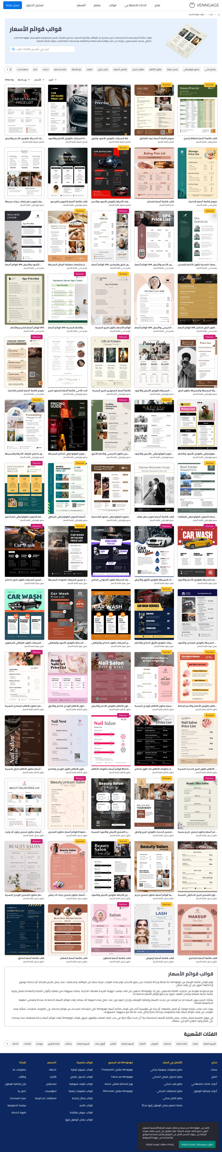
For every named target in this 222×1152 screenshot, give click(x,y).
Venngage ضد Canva (122, 1076)
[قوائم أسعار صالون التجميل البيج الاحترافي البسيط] (197, 866)
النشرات (142, 1044)
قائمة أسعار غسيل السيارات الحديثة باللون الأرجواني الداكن (111, 579)
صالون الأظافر (155, 69)
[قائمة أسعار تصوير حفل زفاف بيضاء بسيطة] (24, 173)
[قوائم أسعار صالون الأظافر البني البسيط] (24, 740)
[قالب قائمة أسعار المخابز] (154, 173)
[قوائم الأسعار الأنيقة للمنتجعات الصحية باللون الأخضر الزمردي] (197, 236)
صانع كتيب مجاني (173, 1083)
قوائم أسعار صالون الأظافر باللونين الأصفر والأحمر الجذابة (197, 706)
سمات (214, 1069)
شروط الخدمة (19, 1112)
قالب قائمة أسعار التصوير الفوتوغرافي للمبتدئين (24, 516)
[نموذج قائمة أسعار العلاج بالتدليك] (24, 362)
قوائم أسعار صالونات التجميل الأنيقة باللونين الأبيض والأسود (111, 895)
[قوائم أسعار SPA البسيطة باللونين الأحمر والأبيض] (154, 236)
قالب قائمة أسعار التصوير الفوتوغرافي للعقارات (197, 516)
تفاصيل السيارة (120, 69)
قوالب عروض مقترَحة (81, 1112)
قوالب (112, 5)
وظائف (22, 1076)
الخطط (15, 1044)
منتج (157, 5)
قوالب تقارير (86, 1105)
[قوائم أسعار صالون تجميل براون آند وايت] (24, 803)
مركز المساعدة (18, 1098)
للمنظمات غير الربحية (45, 1098)
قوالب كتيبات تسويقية (81, 1083)
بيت (219, 14)
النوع (51, 80)
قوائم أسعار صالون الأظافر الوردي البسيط (154, 706)
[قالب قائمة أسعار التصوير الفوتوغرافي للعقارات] (197, 488)
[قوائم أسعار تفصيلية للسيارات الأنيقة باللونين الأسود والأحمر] (111, 173)
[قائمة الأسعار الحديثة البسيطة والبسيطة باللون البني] (197, 362)
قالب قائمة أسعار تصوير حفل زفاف (155, 516)
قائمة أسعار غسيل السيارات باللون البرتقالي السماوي (24, 642)
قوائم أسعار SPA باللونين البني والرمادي (111, 264)
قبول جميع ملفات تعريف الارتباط (197, 1144)
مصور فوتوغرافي (191, 69)
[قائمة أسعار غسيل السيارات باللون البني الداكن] (24, 551)
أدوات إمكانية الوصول (205, 1091)
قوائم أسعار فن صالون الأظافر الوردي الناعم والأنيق (67, 706)
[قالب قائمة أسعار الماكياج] (197, 929)
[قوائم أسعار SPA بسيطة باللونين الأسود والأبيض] (24, 236)
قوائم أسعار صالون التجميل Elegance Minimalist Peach (67, 832)
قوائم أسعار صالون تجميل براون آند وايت (24, 832)
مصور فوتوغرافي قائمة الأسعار (32, 205)
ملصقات (167, 1044)
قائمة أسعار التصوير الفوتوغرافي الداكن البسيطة (67, 453)
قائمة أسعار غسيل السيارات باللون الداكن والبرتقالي (111, 642)
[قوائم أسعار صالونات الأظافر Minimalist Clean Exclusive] (111, 740)
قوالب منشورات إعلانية (81, 1091)
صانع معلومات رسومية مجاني (166, 1069)
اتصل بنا (22, 1091)
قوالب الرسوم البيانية (82, 1069)
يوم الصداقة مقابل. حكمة (119, 1083)
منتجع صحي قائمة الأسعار (34, 268)
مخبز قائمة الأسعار (166, 205)
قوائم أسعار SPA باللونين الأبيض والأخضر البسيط (67, 327)
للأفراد (53, 1076)
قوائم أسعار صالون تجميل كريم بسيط (197, 832)
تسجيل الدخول (35, 5)
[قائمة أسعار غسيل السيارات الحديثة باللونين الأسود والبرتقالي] (67, 614)
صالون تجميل (138, 69)
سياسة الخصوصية (16, 1105)
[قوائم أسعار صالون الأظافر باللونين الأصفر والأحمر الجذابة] (197, 677)
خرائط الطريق (54, 1044)
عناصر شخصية (60, 69)
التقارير (113, 1044)
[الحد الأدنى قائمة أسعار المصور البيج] (67, 362)
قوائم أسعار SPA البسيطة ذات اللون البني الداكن (197, 327)
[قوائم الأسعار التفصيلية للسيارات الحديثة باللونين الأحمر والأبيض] (24, 110)
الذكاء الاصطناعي (135, 5)
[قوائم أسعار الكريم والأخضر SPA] (24, 299)
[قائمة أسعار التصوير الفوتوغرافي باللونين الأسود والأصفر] (197, 425)
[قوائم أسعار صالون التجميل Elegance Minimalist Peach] (67, 803)
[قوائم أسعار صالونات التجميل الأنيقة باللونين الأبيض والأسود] (111, 866)
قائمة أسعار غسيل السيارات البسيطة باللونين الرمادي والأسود (197, 642)
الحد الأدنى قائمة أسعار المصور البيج (67, 390)
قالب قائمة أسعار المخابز (160, 201)
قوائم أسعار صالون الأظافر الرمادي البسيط (24, 706)
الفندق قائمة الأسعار (166, 142)
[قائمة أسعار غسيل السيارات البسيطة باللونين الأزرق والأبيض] (154, 551)
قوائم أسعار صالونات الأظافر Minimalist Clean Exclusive (111, 769)
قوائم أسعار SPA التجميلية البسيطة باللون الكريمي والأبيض (154, 327)
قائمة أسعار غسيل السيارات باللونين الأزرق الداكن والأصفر (154, 642)
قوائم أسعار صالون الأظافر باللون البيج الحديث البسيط (197, 769)
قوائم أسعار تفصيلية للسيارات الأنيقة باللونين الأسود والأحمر (111, 201)
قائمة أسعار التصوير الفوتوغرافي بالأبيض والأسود (154, 453)
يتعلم (97, 5)
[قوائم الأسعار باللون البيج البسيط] (111, 299)
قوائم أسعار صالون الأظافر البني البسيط (24, 769)
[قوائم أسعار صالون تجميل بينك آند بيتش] (67, 866)
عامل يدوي (103, 69)
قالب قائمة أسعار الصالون (117, 958)
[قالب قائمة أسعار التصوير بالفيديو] (67, 173)
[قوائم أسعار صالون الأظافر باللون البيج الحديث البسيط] (197, 740)
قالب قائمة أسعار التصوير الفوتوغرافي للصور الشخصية (111, 516)
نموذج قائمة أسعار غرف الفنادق (157, 138)
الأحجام (37, 80)
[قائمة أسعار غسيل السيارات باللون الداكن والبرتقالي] (111, 614)
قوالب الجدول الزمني (81, 1076)
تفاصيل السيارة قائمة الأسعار (33, 142)
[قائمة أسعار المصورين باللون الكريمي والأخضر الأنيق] (111, 425)
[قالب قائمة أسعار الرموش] (154, 929)
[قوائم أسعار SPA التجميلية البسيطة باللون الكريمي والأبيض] (154, 299)
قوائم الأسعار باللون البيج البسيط (113, 327)
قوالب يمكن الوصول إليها (79, 1119)
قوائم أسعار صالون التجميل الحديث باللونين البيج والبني (154, 832)
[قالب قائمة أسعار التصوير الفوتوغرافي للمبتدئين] (24, 488)
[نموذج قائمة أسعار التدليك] (197, 173)
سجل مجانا (12, 5)
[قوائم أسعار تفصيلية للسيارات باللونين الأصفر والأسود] (67, 110)
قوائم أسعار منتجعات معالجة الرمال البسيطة (67, 264)
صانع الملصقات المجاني (169, 1091)
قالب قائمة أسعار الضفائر (73, 958)
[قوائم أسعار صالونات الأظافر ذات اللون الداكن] (154, 740)
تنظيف (89, 69)
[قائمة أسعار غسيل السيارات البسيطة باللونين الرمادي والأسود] (197, 614)
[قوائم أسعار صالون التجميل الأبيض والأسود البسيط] (111, 803)
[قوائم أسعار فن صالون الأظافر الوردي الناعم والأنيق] (67, 677)
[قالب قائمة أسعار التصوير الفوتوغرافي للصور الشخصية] (111, 488)
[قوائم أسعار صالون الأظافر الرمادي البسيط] (24, 677)
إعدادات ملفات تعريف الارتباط (160, 1144)
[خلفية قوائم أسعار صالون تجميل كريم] (154, 866)
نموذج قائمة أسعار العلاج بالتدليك (26, 390)
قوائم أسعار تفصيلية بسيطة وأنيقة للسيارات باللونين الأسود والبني (111, 138)
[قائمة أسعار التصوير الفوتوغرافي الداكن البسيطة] (67, 425)
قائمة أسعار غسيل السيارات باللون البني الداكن (24, 579)
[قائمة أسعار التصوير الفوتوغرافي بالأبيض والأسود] (154, 425)
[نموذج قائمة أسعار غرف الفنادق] (154, 110)
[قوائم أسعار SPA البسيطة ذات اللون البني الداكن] (197, 299)
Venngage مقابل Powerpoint (117, 1069)
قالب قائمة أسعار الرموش (160, 958)
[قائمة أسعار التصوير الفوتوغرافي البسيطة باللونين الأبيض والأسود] (154, 362)
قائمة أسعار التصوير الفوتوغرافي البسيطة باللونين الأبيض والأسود (154, 390)
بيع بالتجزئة (76, 69)
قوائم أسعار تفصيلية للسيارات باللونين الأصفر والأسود (67, 138)
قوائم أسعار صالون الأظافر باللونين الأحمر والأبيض (111, 706)
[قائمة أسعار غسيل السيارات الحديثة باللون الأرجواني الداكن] (111, 551)
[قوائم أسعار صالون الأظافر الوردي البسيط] (154, 677)
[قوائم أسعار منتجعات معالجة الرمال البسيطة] (67, 236)
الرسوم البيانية (209, 1044)
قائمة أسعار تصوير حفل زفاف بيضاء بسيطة (24, 201)
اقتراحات (27, 1044)
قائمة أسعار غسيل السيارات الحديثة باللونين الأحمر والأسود (197, 579)
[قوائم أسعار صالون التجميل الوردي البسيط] (24, 866)
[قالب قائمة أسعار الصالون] (111, 929)
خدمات (46, 69)
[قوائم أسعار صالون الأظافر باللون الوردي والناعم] (67, 740)
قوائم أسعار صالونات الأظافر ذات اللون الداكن (154, 769)
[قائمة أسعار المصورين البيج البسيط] (111, 362)
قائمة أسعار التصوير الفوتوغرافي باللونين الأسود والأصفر (197, 453)
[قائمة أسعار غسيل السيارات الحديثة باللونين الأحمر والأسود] (197, 551)
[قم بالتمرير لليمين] (7, 69)
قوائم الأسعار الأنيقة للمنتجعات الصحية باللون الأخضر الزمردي (197, 264)
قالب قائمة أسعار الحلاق (31, 958)
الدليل (214, 1076)
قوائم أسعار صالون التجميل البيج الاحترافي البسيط (197, 895)
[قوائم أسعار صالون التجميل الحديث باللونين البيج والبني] (154, 803)
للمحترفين (51, 1083)
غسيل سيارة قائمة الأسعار (34, 583)
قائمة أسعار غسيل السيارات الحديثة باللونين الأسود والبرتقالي (67, 642)
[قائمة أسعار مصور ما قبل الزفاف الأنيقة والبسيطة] (24, 425)
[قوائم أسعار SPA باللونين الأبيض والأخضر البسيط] (67, 299)
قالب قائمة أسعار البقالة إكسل (200, 138)
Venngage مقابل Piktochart (118, 1091)
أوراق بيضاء (100, 1044)
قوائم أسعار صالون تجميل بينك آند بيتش (67, 895)
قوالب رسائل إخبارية (82, 1098)
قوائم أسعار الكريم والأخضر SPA (27, 327)
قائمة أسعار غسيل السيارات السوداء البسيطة (67, 579)
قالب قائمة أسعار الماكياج (203, 958)
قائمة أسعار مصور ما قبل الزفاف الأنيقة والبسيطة (24, 453)
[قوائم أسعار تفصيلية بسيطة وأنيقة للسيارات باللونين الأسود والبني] (111, 110)
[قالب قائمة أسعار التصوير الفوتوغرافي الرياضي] (67, 488)
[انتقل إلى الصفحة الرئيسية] (204, 5)
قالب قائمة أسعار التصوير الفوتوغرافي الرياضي (67, 516)
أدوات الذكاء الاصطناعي (204, 1083)
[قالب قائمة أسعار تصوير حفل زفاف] (154, 488)
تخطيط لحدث (22, 69)
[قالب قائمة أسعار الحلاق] (24, 929)
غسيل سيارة (172, 69)
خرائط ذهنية (181, 1044)
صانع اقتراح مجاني (172, 1098)
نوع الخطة (22, 80)
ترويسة (39, 1044)
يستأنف (68, 1044)
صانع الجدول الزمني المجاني (167, 1076)
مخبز (35, 69)
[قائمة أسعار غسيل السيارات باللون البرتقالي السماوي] (24, 614)
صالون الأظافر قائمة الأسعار (33, 709)
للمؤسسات (50, 1091)
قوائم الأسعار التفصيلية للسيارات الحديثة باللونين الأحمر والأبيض (24, 138)
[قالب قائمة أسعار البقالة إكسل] (197, 110)
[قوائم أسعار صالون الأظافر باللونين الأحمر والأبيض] (111, 677)
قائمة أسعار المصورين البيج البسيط (111, 390)
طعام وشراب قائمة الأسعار (206, 142)
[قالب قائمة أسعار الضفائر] (67, 929)
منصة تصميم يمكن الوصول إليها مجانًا (162, 1105)
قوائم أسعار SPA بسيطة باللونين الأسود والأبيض (24, 264)
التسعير (81, 5)
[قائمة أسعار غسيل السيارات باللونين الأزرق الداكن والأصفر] (154, 614)
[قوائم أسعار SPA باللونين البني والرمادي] (111, 236)
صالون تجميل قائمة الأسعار (33, 835)
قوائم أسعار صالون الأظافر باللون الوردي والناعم (67, 769)
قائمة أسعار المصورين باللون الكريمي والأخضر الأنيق (111, 453)
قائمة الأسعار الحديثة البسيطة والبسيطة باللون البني (197, 390)
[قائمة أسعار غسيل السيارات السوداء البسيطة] (67, 551)
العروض (154, 1044)
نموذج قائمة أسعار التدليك (202, 201)
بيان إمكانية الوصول (15, 1083)
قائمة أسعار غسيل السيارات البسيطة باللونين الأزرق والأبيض (154, 579)
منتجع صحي (210, 69)
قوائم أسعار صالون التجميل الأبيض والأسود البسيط (111, 832)
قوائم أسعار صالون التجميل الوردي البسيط (24, 895)
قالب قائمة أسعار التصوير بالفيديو (69, 201)
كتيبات (195, 1044)
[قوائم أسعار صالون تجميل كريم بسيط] (197, 803)
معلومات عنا (19, 1069)
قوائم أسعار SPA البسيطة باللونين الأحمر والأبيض (154, 264)
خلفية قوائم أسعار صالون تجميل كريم (154, 895)
